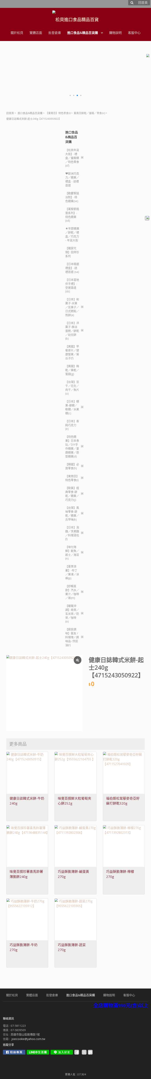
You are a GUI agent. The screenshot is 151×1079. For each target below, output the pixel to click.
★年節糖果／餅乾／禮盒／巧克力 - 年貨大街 (72, 234)
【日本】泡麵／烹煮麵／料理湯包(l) (72, 533)
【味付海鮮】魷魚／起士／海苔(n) (72, 552)
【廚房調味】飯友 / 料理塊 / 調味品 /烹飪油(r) (72, 637)
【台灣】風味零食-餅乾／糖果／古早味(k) (72, 513)
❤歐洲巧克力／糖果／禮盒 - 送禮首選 (72, 179)
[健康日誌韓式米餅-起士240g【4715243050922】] (44, 693)
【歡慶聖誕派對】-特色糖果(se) (72, 197)
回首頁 (10, 113)
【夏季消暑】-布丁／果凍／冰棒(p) (72, 572)
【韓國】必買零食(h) (72, 466)
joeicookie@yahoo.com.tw (28, 1039)
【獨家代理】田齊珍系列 (72, 252)
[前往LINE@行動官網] (38, 1052)
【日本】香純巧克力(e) (72, 425)
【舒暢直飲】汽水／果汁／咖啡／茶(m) (72, 592)
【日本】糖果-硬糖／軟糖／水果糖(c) (72, 407)
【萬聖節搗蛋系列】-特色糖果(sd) (72, 214)
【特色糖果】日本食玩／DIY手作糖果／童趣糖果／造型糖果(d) (72, 446)
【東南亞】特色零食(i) (58, 113)
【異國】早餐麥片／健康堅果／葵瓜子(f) (72, 352)
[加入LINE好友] (62, 1052)
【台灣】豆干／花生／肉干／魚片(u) (72, 387)
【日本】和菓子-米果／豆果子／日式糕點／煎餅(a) (72, 307)
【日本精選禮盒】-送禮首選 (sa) (72, 268)
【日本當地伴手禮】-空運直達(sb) (72, 285)
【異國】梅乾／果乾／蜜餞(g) (72, 370)
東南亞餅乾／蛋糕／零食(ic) (89, 113)
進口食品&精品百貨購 (30, 113)
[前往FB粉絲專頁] (14, 1052)
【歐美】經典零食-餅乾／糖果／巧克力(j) (72, 494)
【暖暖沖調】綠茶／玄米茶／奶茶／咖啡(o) (72, 613)
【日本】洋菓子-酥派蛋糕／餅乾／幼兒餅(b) (72, 330)
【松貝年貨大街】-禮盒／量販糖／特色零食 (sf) (72, 157)
